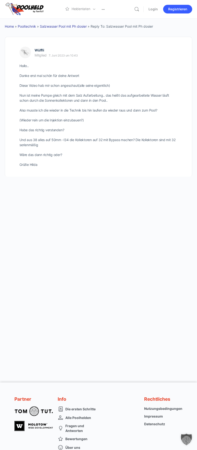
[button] (186, 439)
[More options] (103, 9)
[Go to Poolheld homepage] (29, 8)
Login (153, 9)
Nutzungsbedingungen (163, 408)
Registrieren (177, 9)
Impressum (153, 416)
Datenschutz (154, 424)
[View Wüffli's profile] (25, 52)
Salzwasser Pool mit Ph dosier (63, 26)
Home (9, 26)
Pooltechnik (27, 26)
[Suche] (137, 9)
